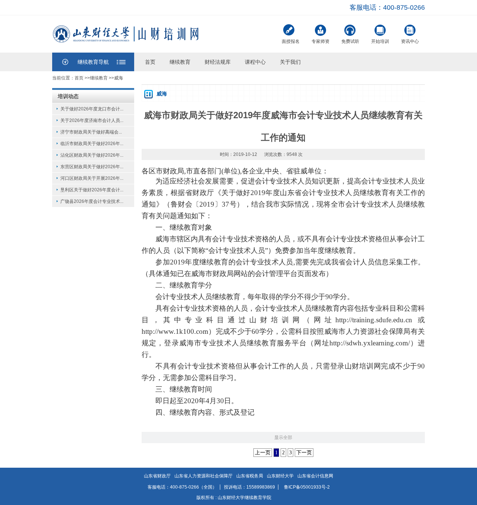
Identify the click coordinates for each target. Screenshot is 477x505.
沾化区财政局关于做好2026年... (91, 155)
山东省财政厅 (157, 476)
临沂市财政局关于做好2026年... (91, 143)
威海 (118, 78)
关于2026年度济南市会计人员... (91, 120)
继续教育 (180, 62)
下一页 (304, 452)
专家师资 (320, 41)
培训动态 (68, 96)
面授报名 (291, 41)
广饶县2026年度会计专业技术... (91, 201)
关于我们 (290, 62)
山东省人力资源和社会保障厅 (203, 476)
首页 (150, 62)
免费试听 (350, 41)
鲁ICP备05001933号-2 (307, 487)
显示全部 (283, 437)
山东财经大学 (280, 476)
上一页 (263, 452)
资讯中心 (410, 41)
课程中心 (255, 62)
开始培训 (380, 41)
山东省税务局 (249, 476)
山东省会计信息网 (315, 476)
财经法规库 (218, 62)
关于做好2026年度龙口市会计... (91, 109)
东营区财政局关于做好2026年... (91, 166)
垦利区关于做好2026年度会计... (91, 189)
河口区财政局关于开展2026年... (91, 178)
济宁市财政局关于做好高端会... (91, 132)
